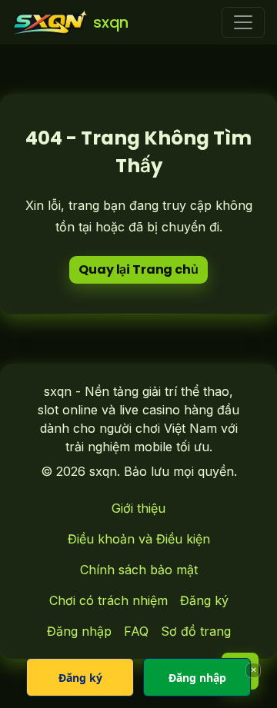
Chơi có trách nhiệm (108, 600)
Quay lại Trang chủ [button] (138, 269)
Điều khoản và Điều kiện (139, 539)
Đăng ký (204, 600)
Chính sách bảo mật (139, 569)
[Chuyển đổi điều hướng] (243, 22)
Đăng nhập (79, 631)
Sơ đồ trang (196, 631)
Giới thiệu (138, 508)
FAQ (136, 631)
